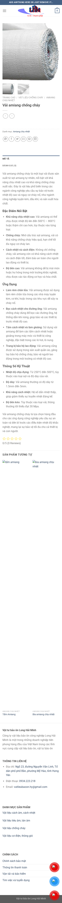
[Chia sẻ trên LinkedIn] (35, 139)
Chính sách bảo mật (14, 861)
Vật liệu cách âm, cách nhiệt (18, 812)
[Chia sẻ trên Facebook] (11, 139)
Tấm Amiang (9, 714)
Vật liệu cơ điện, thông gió (17, 835)
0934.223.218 (27, 781)
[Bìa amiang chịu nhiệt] (46, 584)
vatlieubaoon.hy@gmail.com (30, 786)
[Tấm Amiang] (15, 584)
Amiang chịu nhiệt (21, 131)
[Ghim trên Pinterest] (29, 139)
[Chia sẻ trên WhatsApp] (5, 139)
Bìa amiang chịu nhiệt (44, 714)
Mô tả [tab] (5, 158)
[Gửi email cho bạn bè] (23, 139)
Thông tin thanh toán (14, 867)
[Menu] (4, 11)
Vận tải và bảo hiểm (14, 873)
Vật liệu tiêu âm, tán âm (16, 820)
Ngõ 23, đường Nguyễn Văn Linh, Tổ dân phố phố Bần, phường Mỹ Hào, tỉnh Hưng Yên (32, 771)
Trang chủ (8, 97)
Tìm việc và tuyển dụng (16, 880)
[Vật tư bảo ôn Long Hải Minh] (31, 11)
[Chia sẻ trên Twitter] (17, 139)
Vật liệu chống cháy (31, 97)
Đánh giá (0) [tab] (9, 165)
